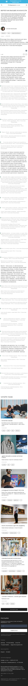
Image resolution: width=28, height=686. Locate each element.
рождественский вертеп (16, 33)
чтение (3, 430)
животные (17, 430)
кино (9, 464)
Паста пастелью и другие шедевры (13, 525)
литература (10, 500)
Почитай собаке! (7, 420)
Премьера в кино (5, 598)
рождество (3, 33)
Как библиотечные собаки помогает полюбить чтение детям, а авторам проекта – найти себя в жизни (13, 424)
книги (13, 430)
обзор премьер (5, 532)
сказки (7, 603)
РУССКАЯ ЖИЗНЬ (10, 642)
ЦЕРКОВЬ (3, 642)
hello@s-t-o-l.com (4, 660)
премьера (12, 603)
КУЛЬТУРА (8, 36)
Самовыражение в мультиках (11, 558)
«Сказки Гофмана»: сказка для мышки (14, 596)
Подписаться (14, 630)
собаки (8, 430)
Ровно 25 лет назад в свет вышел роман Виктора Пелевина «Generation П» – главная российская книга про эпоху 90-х (14, 494)
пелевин (3, 500)
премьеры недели (13, 532)
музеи (13, 464)
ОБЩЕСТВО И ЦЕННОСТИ (16, 644)
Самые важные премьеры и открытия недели (12, 527)
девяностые (16, 500)
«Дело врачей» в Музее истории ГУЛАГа (12, 456)
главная (2, 36)
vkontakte (8, 651)
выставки (4, 464)
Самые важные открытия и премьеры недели (12, 459)
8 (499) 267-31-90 (14, 660)
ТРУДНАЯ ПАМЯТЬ (5, 644)
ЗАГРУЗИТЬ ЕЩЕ (14, 609)
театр (9, 33)
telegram (3, 651)
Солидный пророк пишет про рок (13, 490)
